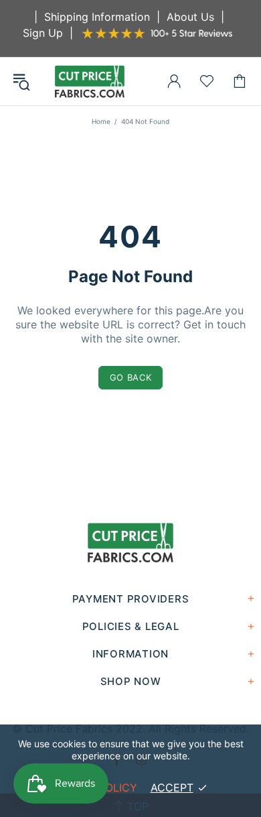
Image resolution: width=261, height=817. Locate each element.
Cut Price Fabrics (90, 81)
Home (101, 121)
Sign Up (43, 33)
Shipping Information (97, 16)
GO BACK (131, 377)
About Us (190, 16)
